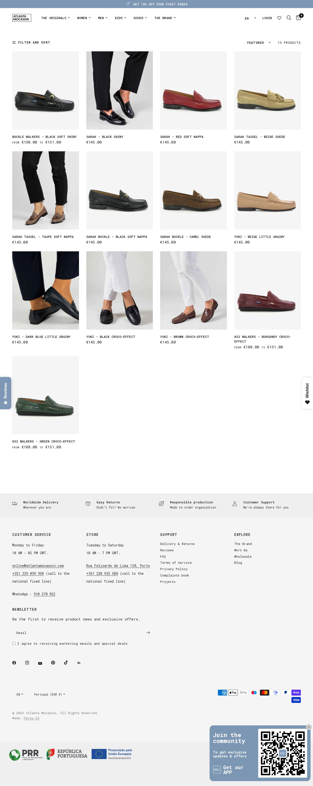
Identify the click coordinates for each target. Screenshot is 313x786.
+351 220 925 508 (102, 573)
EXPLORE (242, 534)
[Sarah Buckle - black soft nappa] (119, 190)
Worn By (241, 550)
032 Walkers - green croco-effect (43, 441)
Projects (167, 581)
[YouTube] (43, 663)
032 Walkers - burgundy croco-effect (262, 339)
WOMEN (82, 18)
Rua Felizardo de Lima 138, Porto (118, 565)
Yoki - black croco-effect (110, 336)
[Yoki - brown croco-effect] (193, 290)
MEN (101, 18)
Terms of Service (176, 562)
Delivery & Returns (177, 544)
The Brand (243, 544)
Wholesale (243, 556)
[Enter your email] (148, 633)
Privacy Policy (174, 569)
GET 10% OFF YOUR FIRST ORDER (160, 4)
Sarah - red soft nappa (181, 136)
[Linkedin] (82, 662)
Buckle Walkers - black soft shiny (44, 136)
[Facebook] (17, 662)
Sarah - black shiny (104, 136)
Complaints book (174, 575)
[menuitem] (55, 18)
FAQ (163, 556)
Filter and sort (34, 42)
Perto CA (31, 718)
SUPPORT (169, 534)
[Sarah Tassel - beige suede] (267, 90)
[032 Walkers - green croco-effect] (45, 395)
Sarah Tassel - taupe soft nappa (43, 236)
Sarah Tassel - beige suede (259, 136)
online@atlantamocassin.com (38, 565)
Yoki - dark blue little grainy (41, 336)
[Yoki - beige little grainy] (267, 190)
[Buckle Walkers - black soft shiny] (45, 90)
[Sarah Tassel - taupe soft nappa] (45, 190)
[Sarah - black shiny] (119, 90)
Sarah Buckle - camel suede (185, 236)
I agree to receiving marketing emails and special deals (72, 643)
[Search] (289, 18)
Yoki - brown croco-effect (184, 336)
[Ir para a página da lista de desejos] (279, 18)
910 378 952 (44, 594)
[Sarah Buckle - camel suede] (193, 190)
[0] (297, 18)
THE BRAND (163, 18)
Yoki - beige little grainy (259, 236)
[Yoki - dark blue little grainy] (45, 290)
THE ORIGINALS (53, 18)
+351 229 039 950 (28, 573)
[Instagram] (30, 662)
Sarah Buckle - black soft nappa (116, 236)
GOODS (138, 18)
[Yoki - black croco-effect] (119, 290)
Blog (238, 562)
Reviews (167, 550)
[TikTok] (69, 662)
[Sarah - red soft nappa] (193, 90)
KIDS (119, 18)
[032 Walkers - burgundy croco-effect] (267, 290)
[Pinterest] (56, 662)
